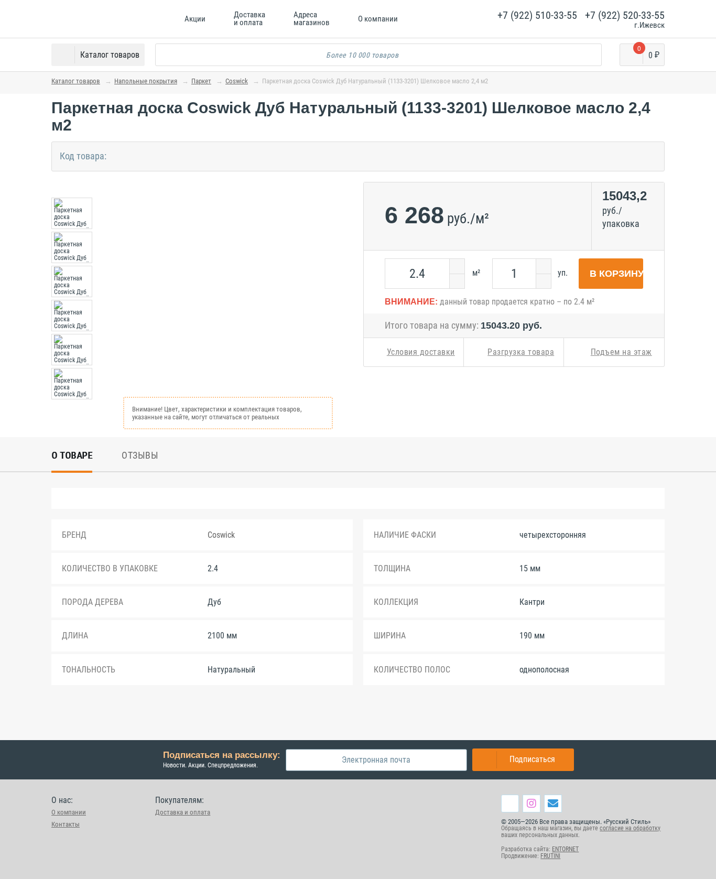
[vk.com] (510, 803)
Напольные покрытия (145, 81)
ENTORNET (565, 849)
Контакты (65, 824)
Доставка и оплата (182, 812)
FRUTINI (550, 856)
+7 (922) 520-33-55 (625, 15)
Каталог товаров (75, 81)
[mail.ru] (553, 803)
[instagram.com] (531, 803)
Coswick (236, 81)
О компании (68, 812)
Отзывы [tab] (140, 455)
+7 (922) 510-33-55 (537, 15)
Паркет (201, 81)
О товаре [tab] (71, 455)
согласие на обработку (630, 828)
